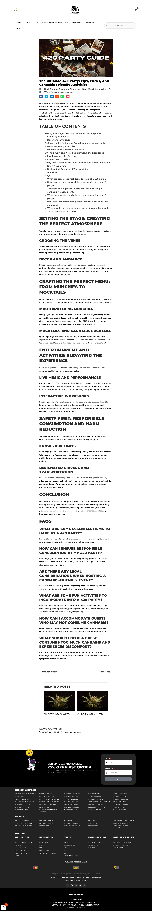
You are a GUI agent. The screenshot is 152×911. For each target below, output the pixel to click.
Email (107, 759)
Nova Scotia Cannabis (47, 804)
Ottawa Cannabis (94, 796)
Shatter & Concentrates (52, 22)
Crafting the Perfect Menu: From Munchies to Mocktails (75, 143)
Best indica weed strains (24, 823)
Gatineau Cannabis (120, 794)
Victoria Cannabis (71, 796)
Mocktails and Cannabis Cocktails (65, 149)
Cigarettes (89, 22)
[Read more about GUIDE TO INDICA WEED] (59, 701)
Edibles (28, 22)
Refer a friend (93, 845)
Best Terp (91, 820)
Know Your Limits (56, 166)
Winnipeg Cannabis (71, 810)
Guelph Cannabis (94, 794)
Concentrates (69, 845)
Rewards (91, 847)
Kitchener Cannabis (120, 799)
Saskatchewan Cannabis (24, 802)
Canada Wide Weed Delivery (25, 794)
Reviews (18, 845)
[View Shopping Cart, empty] (136, 9)
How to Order (20, 847)
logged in (57, 732)
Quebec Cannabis (21, 810)
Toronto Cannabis (71, 799)
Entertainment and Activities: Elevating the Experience (74, 153)
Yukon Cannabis (45, 794)
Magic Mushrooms (73, 22)
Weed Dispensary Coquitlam (99, 802)
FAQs (47, 175)
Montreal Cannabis (95, 804)
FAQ (40, 845)
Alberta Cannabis (22, 799)
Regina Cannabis (119, 807)
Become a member (95, 842)
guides (96, 89)
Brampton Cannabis (120, 804)
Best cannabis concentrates (124, 820)
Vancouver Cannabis (72, 794)
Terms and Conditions (47, 853)
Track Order (20, 850)
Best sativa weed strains (24, 820)
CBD (37, 22)
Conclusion (51, 172)
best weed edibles (46, 820)
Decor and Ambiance (58, 140)
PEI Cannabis (44, 807)
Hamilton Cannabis (95, 799)
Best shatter (44, 826)
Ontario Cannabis (22, 807)
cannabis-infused (68, 405)
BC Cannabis (19, 796)
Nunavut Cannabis (46, 796)
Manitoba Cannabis (22, 804)
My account (43, 842)
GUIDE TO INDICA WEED (57, 714)
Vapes (66, 850)
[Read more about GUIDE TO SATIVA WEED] (92, 701)
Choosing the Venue (58, 136)
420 (61, 103)
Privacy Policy (45, 850)
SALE (18, 29)
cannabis (64, 89)
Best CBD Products (71, 823)
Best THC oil (92, 823)
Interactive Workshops (59, 159)
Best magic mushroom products (121, 826)
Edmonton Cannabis (71, 804)
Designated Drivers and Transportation (68, 169)
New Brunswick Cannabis (49, 802)
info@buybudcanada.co (122, 842)
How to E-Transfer (22, 853)
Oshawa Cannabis (119, 802)
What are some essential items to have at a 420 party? (76, 179)
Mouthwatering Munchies (61, 146)
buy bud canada (48, 89)
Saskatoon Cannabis (72, 807)
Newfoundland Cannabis (49, 799)
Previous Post (48, 672)
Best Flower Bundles (121, 823)
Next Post (106, 672)
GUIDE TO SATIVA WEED (90, 714)
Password (109, 769)
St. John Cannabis (119, 810)
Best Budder (93, 826)
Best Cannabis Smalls (72, 826)
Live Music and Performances (63, 156)
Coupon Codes (44, 847)
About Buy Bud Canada (24, 842)
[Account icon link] (15, 9)
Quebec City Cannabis (96, 807)
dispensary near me (80, 89)
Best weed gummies (46, 823)
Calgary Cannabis (71, 802)
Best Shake (68, 820)
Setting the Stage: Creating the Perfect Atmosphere (73, 133)
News (17, 856)
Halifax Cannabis (94, 810)
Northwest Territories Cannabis (48, 810)
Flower (19, 22)
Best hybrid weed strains (24, 826)
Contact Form (118, 847)
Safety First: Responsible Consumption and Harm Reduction (77, 162)
